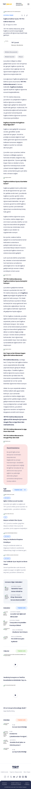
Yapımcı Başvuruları (16, 772)
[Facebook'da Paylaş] (24, 15)
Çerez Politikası (27, 783)
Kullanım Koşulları (4, 783)
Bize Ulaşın (27, 772)
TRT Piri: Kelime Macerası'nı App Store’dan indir (15, 430)
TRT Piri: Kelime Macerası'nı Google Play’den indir (13, 437)
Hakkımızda (4, 772)
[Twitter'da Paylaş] (22, 15)
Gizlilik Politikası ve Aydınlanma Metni (16, 783)
